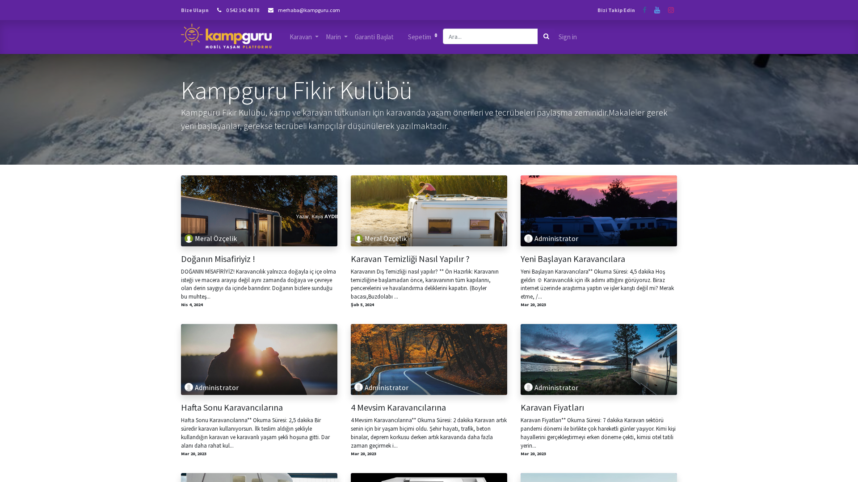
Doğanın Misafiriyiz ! (218, 258)
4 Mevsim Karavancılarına (398, 407)
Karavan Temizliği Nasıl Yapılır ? (410, 258)
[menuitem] (374, 37)
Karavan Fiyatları (552, 407)
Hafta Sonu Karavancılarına (232, 407)
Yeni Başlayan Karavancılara (573, 258)
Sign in (568, 37)
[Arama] (546, 36)
